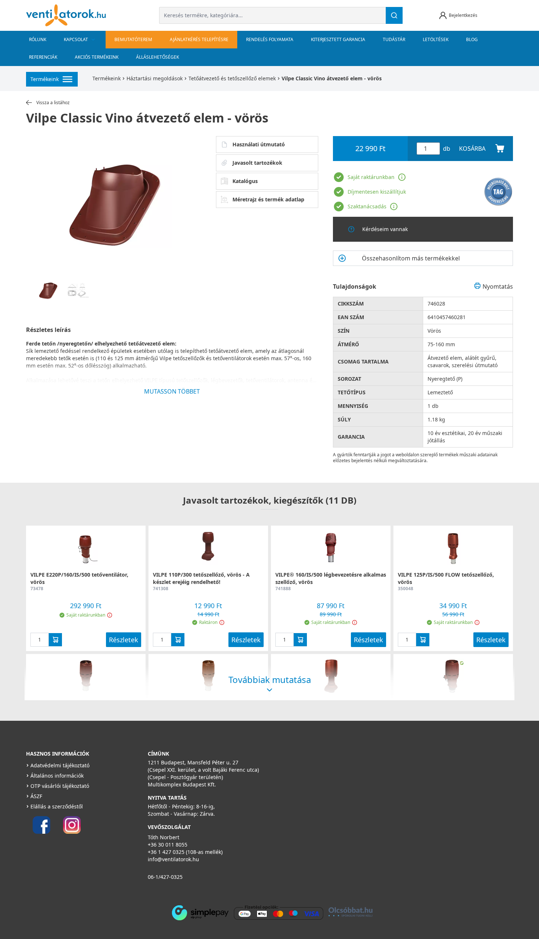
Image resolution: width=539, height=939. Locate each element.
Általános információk (57, 775)
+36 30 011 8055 (167, 844)
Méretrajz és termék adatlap (268, 199)
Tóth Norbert (163, 837)
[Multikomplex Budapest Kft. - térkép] (381, 797)
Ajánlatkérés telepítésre (199, 39)
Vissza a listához (53, 103)
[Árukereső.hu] (498, 192)
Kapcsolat (76, 39)
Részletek (123, 639)
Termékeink (106, 78)
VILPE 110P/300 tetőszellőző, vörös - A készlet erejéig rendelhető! (201, 578)
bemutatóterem (133, 39)
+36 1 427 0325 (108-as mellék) (185, 851)
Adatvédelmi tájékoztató (59, 765)
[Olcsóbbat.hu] (351, 911)
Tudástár (394, 39)
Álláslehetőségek (157, 57)
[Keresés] (394, 15)
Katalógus (245, 181)
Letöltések (435, 39)
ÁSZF (36, 796)
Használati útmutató (258, 144)
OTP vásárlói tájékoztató (59, 785)
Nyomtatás (498, 286)
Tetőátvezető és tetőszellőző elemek (232, 78)
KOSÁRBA (472, 149)
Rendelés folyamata (269, 39)
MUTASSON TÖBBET (172, 391)
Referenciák (43, 57)
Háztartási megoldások (154, 78)
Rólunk (37, 39)
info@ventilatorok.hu (173, 859)
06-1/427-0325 (165, 876)
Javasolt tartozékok (257, 162)
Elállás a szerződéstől (56, 806)
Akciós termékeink (96, 57)
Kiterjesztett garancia (338, 39)
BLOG (472, 39)
